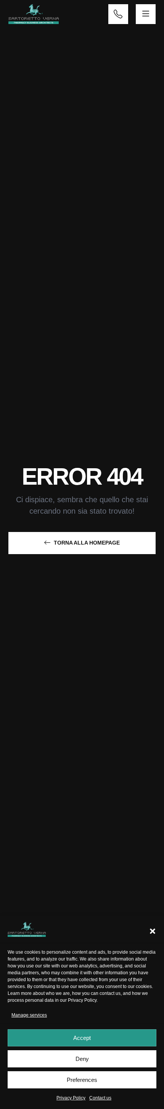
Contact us (100, 1098)
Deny (82, 1059)
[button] (152, 931)
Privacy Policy (82, 1000)
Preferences (82, 1080)
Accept (82, 1038)
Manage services (29, 1015)
